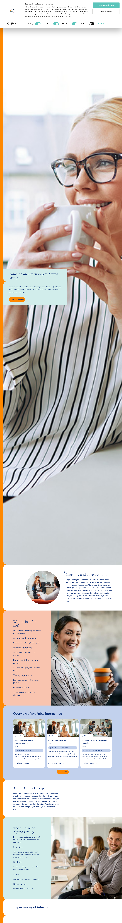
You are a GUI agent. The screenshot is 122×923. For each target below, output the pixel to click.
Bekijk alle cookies (104, 24)
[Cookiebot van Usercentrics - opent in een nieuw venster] (12, 24)
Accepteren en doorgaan (106, 5)
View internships (17, 300)
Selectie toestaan (106, 11)
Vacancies (62, 772)
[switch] (56, 23)
